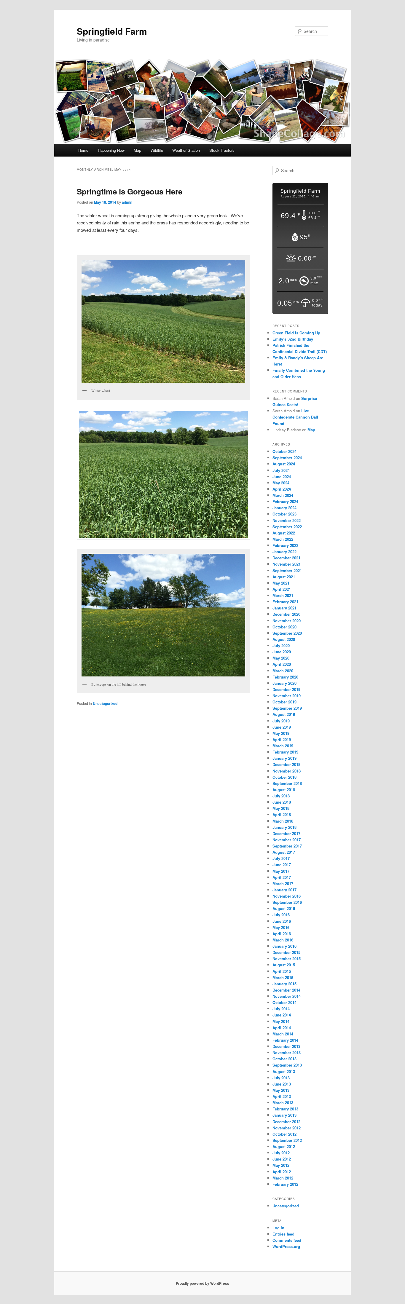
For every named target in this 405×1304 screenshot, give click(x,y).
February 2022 (285, 545)
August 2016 (283, 908)
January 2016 (284, 946)
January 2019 (284, 758)
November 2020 (286, 620)
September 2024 (287, 457)
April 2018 (281, 814)
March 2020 (282, 670)
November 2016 (286, 896)
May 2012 (280, 1165)
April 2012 (281, 1171)
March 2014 (282, 1034)
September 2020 (287, 633)
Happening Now (111, 150)
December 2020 (286, 614)
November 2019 (286, 695)
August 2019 (283, 714)
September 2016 (287, 902)
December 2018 (286, 764)
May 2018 (280, 808)
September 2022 (287, 526)
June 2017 (281, 864)
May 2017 (280, 871)
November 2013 (286, 1052)
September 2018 (287, 783)
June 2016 (281, 921)
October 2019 (284, 702)
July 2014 (281, 1008)
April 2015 (281, 971)
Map (137, 150)
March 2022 (282, 539)
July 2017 (281, 858)
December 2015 (286, 952)
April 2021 (281, 589)
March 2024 (282, 495)
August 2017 (283, 852)
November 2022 (286, 520)
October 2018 (284, 777)
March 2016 (282, 940)
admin (127, 202)
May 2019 (280, 733)
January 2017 (284, 890)
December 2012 (286, 1121)
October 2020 (284, 627)
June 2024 (281, 476)
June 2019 (281, 727)
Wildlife (157, 150)
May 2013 (280, 1090)
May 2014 (280, 1021)
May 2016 (280, 927)
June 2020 (281, 652)
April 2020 (281, 664)
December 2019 (286, 689)
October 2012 (284, 1134)
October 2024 (284, 451)
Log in (278, 1227)
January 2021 (284, 608)
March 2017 (282, 883)
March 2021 (282, 595)
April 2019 (281, 739)
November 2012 (286, 1128)
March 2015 (282, 977)
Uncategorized (105, 703)
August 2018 (283, 789)
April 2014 (281, 1027)
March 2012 (282, 1178)
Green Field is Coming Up (296, 333)
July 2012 (281, 1152)
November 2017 (286, 839)
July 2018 (281, 796)
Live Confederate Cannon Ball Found (295, 417)
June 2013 (281, 1084)
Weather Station (186, 150)
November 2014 (286, 996)
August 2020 (283, 639)
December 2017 (286, 833)
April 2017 (281, 877)
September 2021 (287, 570)
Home (83, 150)
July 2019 (281, 721)
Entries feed (283, 1234)
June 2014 (281, 1015)
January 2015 (284, 984)
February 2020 (285, 677)
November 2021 (286, 564)
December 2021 (286, 558)
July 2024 (281, 470)
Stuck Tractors (222, 150)
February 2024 (285, 501)
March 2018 (282, 821)
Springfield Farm (112, 31)
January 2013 (284, 1115)
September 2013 (287, 1065)
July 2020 (281, 645)
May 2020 (280, 658)
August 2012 (283, 1146)
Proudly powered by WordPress (202, 1283)
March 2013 (282, 1102)
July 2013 (281, 1077)
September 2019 (287, 708)
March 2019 (282, 745)
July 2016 (281, 914)
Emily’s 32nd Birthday (292, 339)
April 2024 (281, 489)
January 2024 (284, 507)
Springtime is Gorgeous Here (129, 191)
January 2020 (284, 683)
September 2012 (287, 1140)
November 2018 (286, 771)
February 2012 (285, 1184)
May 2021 (280, 583)
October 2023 (284, 514)
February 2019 (285, 752)
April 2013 (281, 1096)
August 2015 (283, 965)
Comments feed (286, 1240)
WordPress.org (286, 1246)
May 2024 (280, 483)
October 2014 (284, 1002)
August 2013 (283, 1071)
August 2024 (283, 464)
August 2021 (283, 577)
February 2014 (285, 1040)
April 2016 (281, 933)
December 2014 (286, 990)
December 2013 (286, 1046)
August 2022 (283, 533)
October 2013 (284, 1059)
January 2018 (284, 827)
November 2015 (286, 958)
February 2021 (285, 601)
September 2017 (287, 846)
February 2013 (285, 1109)
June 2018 (281, 802)
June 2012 (281, 1159)
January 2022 (284, 551)
